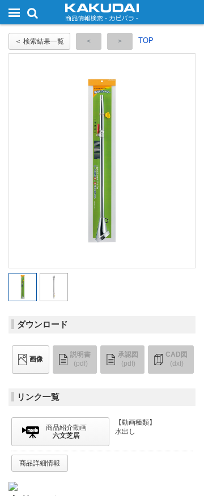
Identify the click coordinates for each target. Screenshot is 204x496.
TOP (146, 40)
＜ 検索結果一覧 (39, 41)
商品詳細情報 (39, 463)
